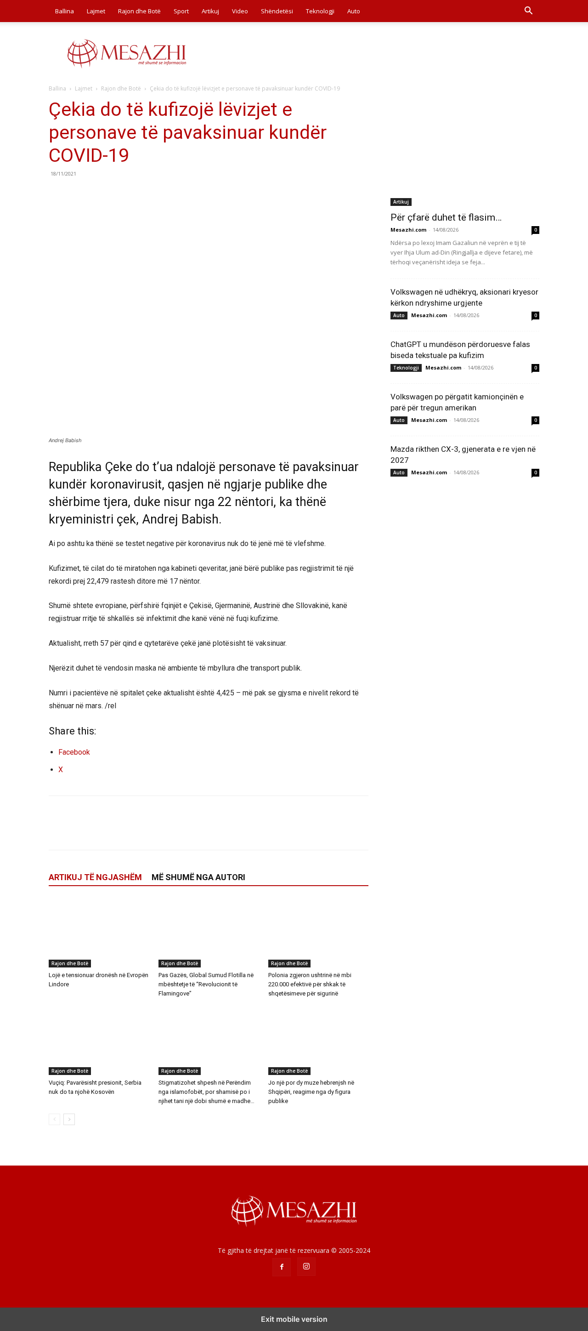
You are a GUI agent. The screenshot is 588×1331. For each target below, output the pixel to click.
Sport (181, 11)
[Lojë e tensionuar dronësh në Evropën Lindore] (99, 933)
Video (240, 11)
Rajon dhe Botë (139, 11)
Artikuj (210, 11)
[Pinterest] (100, 194)
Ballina (64, 11)
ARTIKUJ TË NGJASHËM (95, 877)
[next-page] (69, 1119)
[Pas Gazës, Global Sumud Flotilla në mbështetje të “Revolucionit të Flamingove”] (208, 933)
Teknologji (320, 11)
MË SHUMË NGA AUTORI (198, 877)
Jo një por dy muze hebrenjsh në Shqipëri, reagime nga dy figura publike (311, 1091)
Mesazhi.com (408, 229)
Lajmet (96, 11)
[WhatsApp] (121, 194)
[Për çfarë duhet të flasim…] (464, 152)
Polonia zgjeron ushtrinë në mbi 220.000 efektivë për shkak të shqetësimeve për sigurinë (309, 984)
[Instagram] (306, 1266)
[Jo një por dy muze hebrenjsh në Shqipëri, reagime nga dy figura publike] (318, 1040)
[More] (143, 194)
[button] (528, 11)
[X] (79, 194)
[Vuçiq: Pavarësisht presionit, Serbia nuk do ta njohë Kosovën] (99, 1040)
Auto (353, 11)
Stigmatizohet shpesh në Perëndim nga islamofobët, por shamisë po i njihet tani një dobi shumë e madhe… (206, 1091)
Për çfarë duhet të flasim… (446, 217)
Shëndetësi (277, 11)
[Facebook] (58, 194)
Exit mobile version (294, 1319)
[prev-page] (54, 1119)
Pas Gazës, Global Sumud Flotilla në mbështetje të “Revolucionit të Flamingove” (206, 984)
